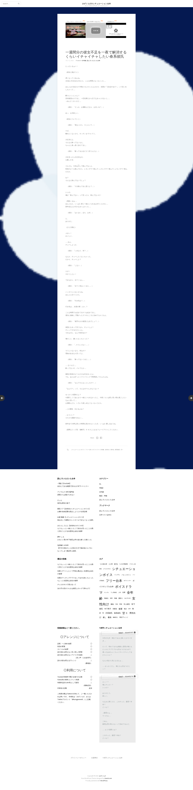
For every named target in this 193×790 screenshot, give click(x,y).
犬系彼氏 (108, 613)
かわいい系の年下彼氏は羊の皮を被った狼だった (74, 540)
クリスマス (107, 569)
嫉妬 (112, 604)
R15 (116, 564)
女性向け (107, 449)
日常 (129, 608)
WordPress (103, 781)
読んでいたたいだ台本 (107, 511)
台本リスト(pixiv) (105, 515)
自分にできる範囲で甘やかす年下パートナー (73, 486)
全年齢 (84, 60)
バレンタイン (126, 575)
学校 (116, 604)
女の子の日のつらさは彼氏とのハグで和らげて (73, 588)
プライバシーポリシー (78, 758)
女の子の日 (127, 598)
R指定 (101, 488)
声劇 (115, 598)
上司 (119, 592)
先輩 (123, 592)
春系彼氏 (117, 449)
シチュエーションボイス (78, 449)
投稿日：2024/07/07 (126, 632)
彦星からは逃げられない (66, 495)
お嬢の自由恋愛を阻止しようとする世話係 (72, 511)
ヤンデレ (106, 592)
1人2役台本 (103, 564)
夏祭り (121, 598)
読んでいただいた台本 (93, 60)
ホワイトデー (127, 580)
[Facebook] (101, 438)
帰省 (120, 604)
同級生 (106, 598)
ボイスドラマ (96, 449)
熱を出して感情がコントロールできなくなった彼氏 (75, 520)
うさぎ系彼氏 (123, 564)
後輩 (120, 608)
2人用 (111, 564)
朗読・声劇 (103, 496)
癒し (104, 617)
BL (100, 484)
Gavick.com (108, 778)
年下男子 (107, 609)
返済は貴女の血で (63, 503)
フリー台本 (88, 449)
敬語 (125, 609)
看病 (109, 617)
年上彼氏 (127, 604)
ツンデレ (117, 575)
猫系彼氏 (117, 613)
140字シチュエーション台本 (112, 758)
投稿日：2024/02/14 (126, 676)
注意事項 (94, 758)
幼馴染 (115, 609)
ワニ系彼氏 (114, 592)
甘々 (122, 449)
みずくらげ (102, 776)
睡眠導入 (115, 617)
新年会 (112, 449)
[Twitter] (97, 438)
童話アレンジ (123, 617)
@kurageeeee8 (77, 699)
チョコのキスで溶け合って (66, 584)
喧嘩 (111, 598)
